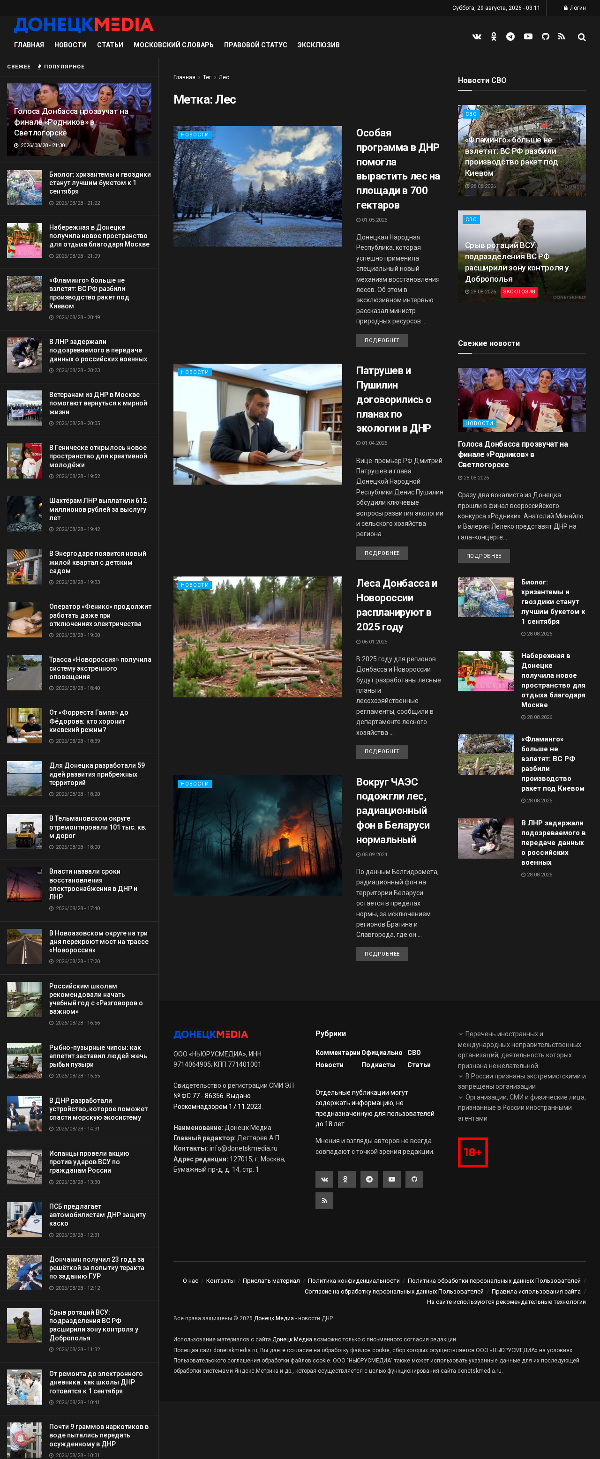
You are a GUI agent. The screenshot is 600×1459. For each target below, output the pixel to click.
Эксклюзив (319, 45)
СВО (471, 114)
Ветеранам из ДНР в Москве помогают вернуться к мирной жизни (98, 403)
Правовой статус (255, 45)
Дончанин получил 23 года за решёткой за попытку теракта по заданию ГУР (96, 1268)
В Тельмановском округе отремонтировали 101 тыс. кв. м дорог (98, 827)
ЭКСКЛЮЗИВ (519, 292)
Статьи (110, 45)
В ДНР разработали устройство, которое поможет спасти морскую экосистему (98, 1109)
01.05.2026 (373, 220)
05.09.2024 (373, 855)
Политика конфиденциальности (354, 1280)
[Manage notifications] (20, 1438)
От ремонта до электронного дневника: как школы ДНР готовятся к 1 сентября (96, 1382)
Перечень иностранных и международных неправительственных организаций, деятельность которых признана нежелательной (519, 1049)
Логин (577, 8)
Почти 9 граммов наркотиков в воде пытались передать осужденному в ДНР (99, 1435)
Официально (382, 1052)
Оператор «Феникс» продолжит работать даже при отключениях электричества (100, 615)
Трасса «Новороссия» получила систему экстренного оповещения (100, 668)
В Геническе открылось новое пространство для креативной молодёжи (98, 456)
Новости (70, 45)
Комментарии (337, 1052)
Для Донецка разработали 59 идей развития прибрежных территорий (97, 774)
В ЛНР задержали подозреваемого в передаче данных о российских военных (98, 350)
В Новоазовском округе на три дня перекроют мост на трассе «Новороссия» (99, 941)
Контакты (220, 1280)
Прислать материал (271, 1280)
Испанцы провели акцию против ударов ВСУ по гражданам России (89, 1162)
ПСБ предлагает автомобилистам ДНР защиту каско (97, 1215)
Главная (29, 45)
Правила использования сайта (536, 1291)
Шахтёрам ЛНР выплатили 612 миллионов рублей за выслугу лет (98, 509)
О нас (190, 1280)
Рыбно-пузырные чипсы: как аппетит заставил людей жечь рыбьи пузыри (98, 1056)
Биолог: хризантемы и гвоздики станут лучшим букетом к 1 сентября (100, 183)
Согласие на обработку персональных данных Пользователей (394, 1291)
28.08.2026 (482, 186)
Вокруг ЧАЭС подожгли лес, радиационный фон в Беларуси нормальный (393, 810)
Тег (207, 77)
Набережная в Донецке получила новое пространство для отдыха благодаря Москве (99, 236)
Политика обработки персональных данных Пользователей (494, 1280)
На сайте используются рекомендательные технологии (506, 1301)
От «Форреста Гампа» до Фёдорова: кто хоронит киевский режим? (88, 721)
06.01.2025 (373, 642)
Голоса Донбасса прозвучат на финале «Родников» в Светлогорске (71, 121)
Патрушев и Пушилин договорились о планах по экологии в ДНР (394, 399)
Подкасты (378, 1065)
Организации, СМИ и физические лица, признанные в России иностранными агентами (522, 1107)
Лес (224, 77)
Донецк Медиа (274, 1318)
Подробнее (382, 340)
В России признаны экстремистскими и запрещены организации (522, 1081)
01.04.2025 (373, 443)
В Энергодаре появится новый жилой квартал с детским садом (97, 562)
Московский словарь (174, 45)
